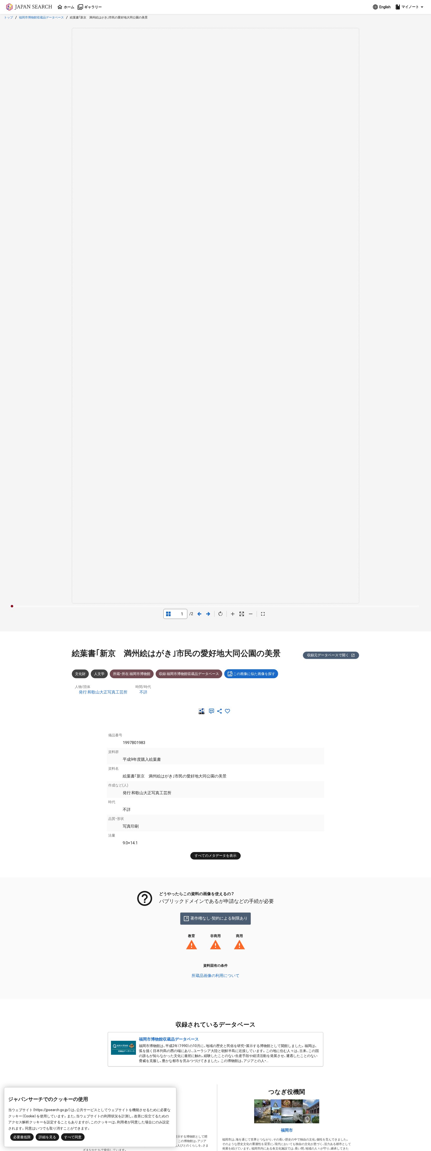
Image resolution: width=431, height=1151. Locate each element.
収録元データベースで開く (328, 655)
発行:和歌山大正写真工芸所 (103, 692)
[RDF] (203, 711)
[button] (410, 6)
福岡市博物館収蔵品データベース (41, 17)
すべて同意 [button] (73, 1137)
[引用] (212, 711)
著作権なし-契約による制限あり (219, 918)
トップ (8, 17)
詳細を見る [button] (47, 1137)
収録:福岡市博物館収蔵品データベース (189, 674)
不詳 (143, 692)
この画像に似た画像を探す (254, 674)
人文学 (99, 674)
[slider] (12, 606)
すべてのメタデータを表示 (215, 856)
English (385, 7)
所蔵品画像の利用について (215, 975)
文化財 (80, 674)
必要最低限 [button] (22, 1137)
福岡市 (287, 1130)
